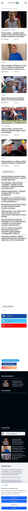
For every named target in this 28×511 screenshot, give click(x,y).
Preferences (14, 504)
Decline (14, 508)
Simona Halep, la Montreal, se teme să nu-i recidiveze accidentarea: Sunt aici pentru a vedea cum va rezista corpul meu (14, 68)
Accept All (14, 498)
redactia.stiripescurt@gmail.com (13, 482)
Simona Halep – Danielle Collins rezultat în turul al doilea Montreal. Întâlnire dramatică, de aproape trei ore (13, 35)
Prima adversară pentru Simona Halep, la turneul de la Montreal (12, 99)
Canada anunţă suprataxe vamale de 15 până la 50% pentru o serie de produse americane (13, 178)
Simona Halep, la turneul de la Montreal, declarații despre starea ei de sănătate (13, 130)
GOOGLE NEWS (17, 477)
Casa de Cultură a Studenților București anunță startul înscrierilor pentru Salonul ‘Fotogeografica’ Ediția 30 (11, 230)
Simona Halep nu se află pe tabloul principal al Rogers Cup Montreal (13, 162)
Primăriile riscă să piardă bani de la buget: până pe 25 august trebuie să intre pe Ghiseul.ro (13, 199)
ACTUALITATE (6, 125)
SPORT (13, 30)
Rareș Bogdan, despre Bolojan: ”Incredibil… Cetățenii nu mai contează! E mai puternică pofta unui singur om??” (12, 185)
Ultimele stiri (7, 171)
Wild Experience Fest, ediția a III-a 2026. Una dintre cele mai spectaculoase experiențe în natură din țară (13, 213)
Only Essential (14, 501)
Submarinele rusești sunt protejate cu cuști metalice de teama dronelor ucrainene (13, 206)
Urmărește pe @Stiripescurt (11, 360)
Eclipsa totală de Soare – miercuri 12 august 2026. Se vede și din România (13, 193)
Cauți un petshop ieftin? (9, 367)
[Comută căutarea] (26, 3)
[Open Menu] (2, 3)
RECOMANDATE (6, 30)
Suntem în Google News (9, 364)
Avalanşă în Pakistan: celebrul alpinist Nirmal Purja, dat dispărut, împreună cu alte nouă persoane (13, 238)
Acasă (2, 8)
